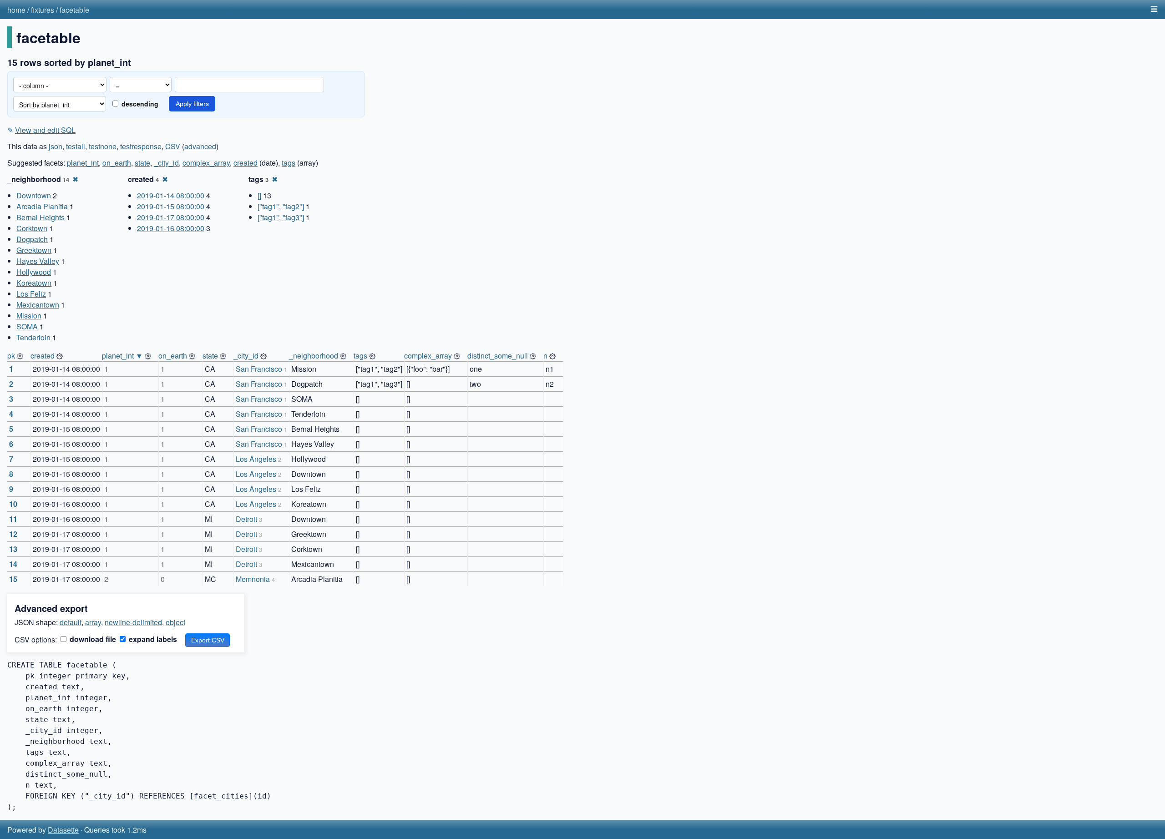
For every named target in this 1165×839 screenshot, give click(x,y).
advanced (200, 146)
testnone (102, 146)
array (93, 622)
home (16, 10)
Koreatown (33, 283)
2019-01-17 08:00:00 (170, 217)
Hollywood (33, 272)
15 (13, 579)
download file (92, 639)
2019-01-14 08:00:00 (170, 195)
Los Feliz (31, 293)
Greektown (33, 250)
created (245, 162)
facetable (74, 10)
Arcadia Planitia (42, 206)
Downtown (33, 195)
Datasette (63, 829)
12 (13, 534)
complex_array (206, 162)
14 (13, 564)
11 (13, 519)
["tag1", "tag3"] (281, 217)
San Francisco (259, 369)
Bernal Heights (40, 217)
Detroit (246, 519)
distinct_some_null (497, 355)
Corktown (31, 228)
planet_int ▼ (122, 355)
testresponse (141, 146)
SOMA (27, 326)
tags (288, 162)
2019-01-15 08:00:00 (170, 206)
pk (11, 355)
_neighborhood (313, 355)
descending (139, 103)
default (70, 622)
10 (13, 504)
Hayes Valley (37, 261)
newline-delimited (133, 622)
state (142, 162)
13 (13, 549)
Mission (28, 315)
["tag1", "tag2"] (281, 206)
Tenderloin (33, 337)
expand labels (152, 639)
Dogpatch (32, 239)
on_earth (116, 162)
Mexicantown (37, 304)
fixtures (42, 10)
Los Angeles (256, 459)
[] (259, 195)
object (175, 622)
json (55, 146)
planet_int (83, 162)
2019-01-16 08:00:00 (170, 228)
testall (75, 146)
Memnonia (253, 579)
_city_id (166, 162)
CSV (172, 146)
